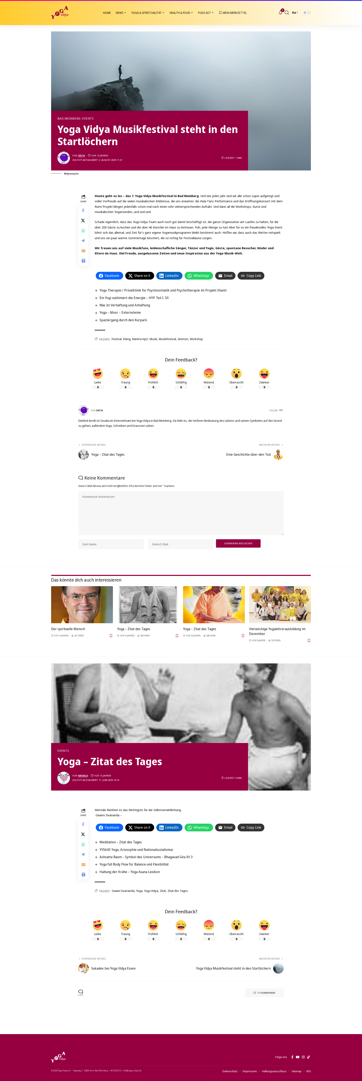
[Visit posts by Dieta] (63, 158)
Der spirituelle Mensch (68, 629)
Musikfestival (167, 339)
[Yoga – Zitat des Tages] (148, 604)
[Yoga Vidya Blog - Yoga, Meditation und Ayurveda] (59, 12)
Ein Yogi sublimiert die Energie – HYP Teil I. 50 (134, 297)
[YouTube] (297, 1057)
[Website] (281, 410)
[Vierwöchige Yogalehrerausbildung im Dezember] (280, 604)
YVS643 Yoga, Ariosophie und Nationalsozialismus (136, 849)
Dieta (81, 155)
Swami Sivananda (123, 891)
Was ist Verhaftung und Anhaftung (125, 305)
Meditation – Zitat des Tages (121, 842)
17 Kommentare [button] (266, 992)
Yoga (139, 891)
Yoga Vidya (151, 891)
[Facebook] (292, 1057)
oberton (183, 339)
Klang (127, 339)
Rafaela (83, 775)
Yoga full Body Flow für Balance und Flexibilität (134, 864)
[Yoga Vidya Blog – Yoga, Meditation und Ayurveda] (58, 1057)
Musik (153, 339)
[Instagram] (303, 1057)
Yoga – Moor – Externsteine (120, 312)
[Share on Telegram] (83, 240)
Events (88, 118)
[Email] (83, 250)
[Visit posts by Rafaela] (63, 778)
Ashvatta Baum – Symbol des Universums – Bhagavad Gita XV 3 (146, 857)
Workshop (196, 339)
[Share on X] (83, 220)
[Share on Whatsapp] (83, 230)
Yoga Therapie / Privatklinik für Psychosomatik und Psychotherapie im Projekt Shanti (163, 290)
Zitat (163, 891)
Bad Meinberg (69, 118)
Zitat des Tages (178, 891)
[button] (287, 12)
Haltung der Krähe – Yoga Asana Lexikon (130, 871)
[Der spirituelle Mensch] (82, 604)
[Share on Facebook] (83, 210)
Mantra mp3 (140, 339)
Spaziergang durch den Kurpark (123, 320)
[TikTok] (308, 1057)
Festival (117, 339)
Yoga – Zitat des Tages (133, 629)
